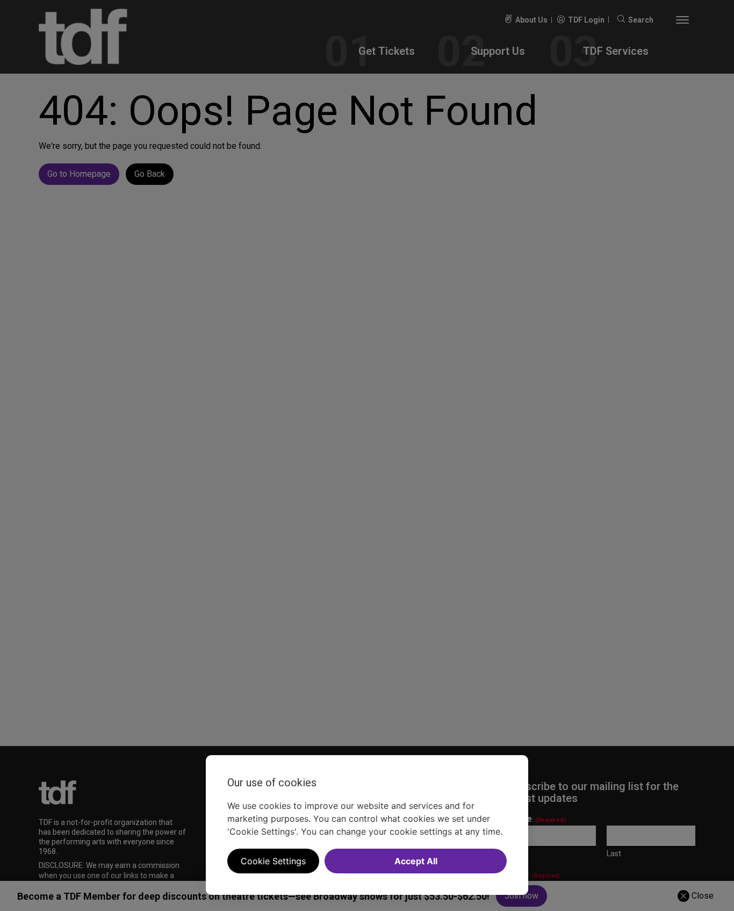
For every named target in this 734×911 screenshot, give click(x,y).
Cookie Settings (273, 861)
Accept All (415, 861)
